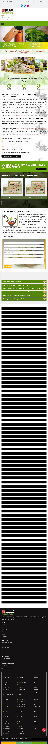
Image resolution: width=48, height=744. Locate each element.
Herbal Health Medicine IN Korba (24, 387)
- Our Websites (5, 636)
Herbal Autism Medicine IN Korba (24, 506)
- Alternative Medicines (6, 645)
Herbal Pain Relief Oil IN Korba (24, 329)
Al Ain (35, 728)
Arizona (6, 682)
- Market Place (4, 634)
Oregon (20, 696)
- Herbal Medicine (5, 647)
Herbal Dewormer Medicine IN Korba (24, 560)
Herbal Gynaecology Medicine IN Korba (24, 585)
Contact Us (41, 168)
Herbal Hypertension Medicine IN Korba (24, 370)
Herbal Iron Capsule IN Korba (24, 490)
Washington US (37, 706)
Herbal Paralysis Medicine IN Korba (24, 523)
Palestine (35, 716)
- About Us (4, 626)
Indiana (6, 709)
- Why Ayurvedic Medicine (7, 642)
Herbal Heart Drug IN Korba (24, 540)
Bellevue (21, 728)
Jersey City (36, 689)
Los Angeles (36, 694)
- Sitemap (3, 631)
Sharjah (35, 726)
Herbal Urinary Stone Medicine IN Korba (24, 308)
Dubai (35, 721)
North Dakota (22, 692)
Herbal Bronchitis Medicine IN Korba (24, 444)
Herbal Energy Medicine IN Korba (24, 391)
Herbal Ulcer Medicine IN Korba (24, 312)
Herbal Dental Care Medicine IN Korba (24, 420)
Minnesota (7, 728)
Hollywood (36, 684)
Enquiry (40, 742)
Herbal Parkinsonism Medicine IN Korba (24, 531)
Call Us (8, 742)
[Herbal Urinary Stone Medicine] (35, 187)
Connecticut (7, 692)
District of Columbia (9, 694)
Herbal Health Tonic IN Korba (24, 581)
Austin (20, 726)
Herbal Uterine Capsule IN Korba (24, 597)
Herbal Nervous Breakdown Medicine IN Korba (24, 515)
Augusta (21, 723)
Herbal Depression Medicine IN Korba (24, 415)
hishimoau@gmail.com (7, 19)
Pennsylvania (22, 699)
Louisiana (7, 718)
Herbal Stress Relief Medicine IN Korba (24, 577)
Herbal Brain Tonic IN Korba (24, 544)
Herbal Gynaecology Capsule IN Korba (24, 589)
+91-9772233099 (5, 17)
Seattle (35, 704)
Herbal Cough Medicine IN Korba (24, 424)
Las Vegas (36, 692)
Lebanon (35, 714)
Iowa (6, 711)
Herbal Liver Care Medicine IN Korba (24, 349)
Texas (20, 711)
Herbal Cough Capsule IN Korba (24, 552)
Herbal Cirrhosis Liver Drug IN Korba (24, 482)
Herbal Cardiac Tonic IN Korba (24, 440)
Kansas (6, 714)
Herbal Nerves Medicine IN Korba (24, 337)
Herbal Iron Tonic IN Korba (24, 486)
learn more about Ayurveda (11, 156)
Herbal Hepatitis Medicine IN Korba (24, 374)
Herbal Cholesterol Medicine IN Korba (24, 432)
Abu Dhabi (36, 723)
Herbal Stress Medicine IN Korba (24, 324)
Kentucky (7, 716)
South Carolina (22, 704)
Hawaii (6, 701)
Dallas (35, 682)
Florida (6, 696)
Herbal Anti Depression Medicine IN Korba (24, 461)
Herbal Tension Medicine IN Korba (24, 316)
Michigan (7, 726)
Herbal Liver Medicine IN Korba (24, 345)
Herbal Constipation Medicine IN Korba (24, 428)
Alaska (6, 679)
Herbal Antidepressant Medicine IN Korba (24, 457)
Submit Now (7, 266)
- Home (3, 624)
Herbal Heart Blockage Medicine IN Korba (24, 382)
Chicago (35, 679)
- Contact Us (4, 629)
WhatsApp (24, 742)
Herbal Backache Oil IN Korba (24, 478)
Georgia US (7, 699)
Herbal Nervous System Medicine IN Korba (24, 548)
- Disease (3, 649)
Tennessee (21, 709)
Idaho (6, 704)
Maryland (7, 721)
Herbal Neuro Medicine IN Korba (24, 527)
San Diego (36, 701)
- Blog (3, 652)
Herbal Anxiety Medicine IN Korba (24, 465)
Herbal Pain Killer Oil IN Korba (24, 333)
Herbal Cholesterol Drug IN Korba (24, 436)
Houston (35, 687)
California (7, 687)
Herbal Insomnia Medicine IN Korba (24, 366)
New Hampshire (22, 682)
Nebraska (21, 677)
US (5, 675)
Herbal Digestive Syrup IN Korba (24, 403)
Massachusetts (8, 723)
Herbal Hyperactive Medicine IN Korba (24, 519)
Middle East (36, 709)
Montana (21, 675)
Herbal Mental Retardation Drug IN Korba (24, 511)
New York (36, 699)
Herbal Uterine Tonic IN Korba (24, 593)
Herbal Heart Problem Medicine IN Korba (24, 378)
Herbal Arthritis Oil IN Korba (24, 473)
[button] (3, 34)
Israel (35, 711)
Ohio (20, 694)
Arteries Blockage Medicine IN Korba (24, 535)
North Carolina (22, 689)
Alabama (7, 677)
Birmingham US (22, 731)
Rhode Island (22, 701)
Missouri (7, 733)
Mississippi (7, 731)
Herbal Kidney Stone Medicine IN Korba (24, 358)
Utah (20, 714)
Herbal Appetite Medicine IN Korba (24, 453)
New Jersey (21, 684)
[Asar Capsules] (12, 187)
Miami (35, 696)
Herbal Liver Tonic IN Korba (24, 341)
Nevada (21, 679)
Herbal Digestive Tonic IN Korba (24, 399)
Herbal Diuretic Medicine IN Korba (24, 395)
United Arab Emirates (38, 718)
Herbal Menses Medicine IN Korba (24, 502)
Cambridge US (36, 677)
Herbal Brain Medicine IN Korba (24, 449)
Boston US (21, 733)
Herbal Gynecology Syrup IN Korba (24, 569)
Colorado (7, 689)
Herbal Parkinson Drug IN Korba (24, 573)
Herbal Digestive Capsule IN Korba (24, 564)
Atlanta (20, 721)
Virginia (20, 716)
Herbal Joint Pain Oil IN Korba (24, 469)
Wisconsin (21, 718)
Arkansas (7, 684)
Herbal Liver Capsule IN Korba (24, 353)
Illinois (6, 706)
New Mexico (21, 687)
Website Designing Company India (34, 740)
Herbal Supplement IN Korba (24, 320)
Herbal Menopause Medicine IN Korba (24, 498)
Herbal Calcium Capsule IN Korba (24, 494)
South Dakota (22, 706)
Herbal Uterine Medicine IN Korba (24, 602)
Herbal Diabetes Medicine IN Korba (24, 411)
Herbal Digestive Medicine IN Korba (24, 407)
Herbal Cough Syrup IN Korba (24, 556)
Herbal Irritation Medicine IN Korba (24, 362)
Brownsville (36, 675)
